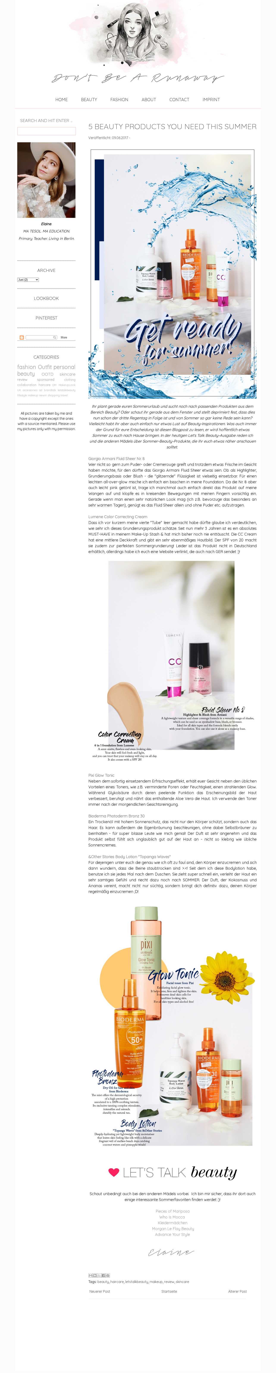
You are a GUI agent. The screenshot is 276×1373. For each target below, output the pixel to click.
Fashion (119, 99)
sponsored (45, 379)
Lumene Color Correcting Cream (118, 516)
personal (64, 366)
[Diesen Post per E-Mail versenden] (90, 1275)
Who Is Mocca (172, 1217)
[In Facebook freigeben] (103, 1275)
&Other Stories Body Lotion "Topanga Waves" (129, 856)
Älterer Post (237, 1291)
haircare (44, 385)
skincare (67, 374)
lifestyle (22, 395)
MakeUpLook (67, 385)
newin (43, 395)
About (149, 99)
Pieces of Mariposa (173, 1211)
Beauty (89, 99)
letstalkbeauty (66, 390)
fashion (26, 366)
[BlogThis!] (95, 1275)
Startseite (169, 1291)
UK (19, 390)
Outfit (45, 366)
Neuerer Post (99, 1291)
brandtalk (50, 390)
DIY (54, 385)
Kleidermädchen (172, 1222)
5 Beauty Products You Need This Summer (172, 126)
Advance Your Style (172, 1234)
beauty (26, 373)
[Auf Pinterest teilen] (108, 1275)
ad (40, 390)
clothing (69, 380)
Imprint (211, 99)
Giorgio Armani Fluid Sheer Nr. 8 (116, 458)
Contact (179, 99)
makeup (33, 395)
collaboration (26, 385)
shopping (54, 395)
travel (64, 395)
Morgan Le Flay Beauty (173, 1228)
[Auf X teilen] (99, 1275)
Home (61, 99)
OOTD (47, 374)
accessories (30, 390)
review (22, 379)
